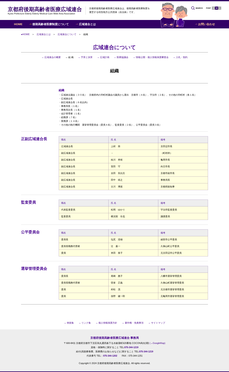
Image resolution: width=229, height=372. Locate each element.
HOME (18, 24)
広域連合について (67, 34)
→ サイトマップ (156, 322)
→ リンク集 (85, 322)
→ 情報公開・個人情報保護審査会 (151, 57)
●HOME (25, 34)
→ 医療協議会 (121, 57)
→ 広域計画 (103, 57)
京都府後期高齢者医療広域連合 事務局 (114, 337)
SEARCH (199, 8)
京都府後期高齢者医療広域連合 (45, 10)
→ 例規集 (69, 322)
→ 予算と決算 (85, 57)
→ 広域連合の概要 (51, 57)
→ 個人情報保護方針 (106, 322)
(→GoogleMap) (157, 343)
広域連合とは (44, 34)
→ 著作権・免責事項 (132, 322)
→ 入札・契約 (180, 57)
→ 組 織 (69, 57)
